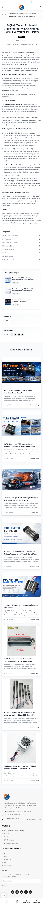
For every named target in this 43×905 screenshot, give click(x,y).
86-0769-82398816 (12, 815)
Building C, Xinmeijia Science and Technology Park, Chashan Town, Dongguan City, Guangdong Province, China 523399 (21, 805)
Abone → (4, 885)
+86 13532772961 (37, 2)
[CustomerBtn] (3, 895)
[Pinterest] (26, 892)
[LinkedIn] (30, 892)
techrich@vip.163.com (34, 819)
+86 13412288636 (26, 811)
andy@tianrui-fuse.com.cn (12, 820)
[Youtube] (21, 892)
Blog (6, 14)
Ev (2, 14)
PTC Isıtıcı (8, 321)
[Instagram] (17, 892)
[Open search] (41, 7)
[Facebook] (12, 892)
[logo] (21, 7)
